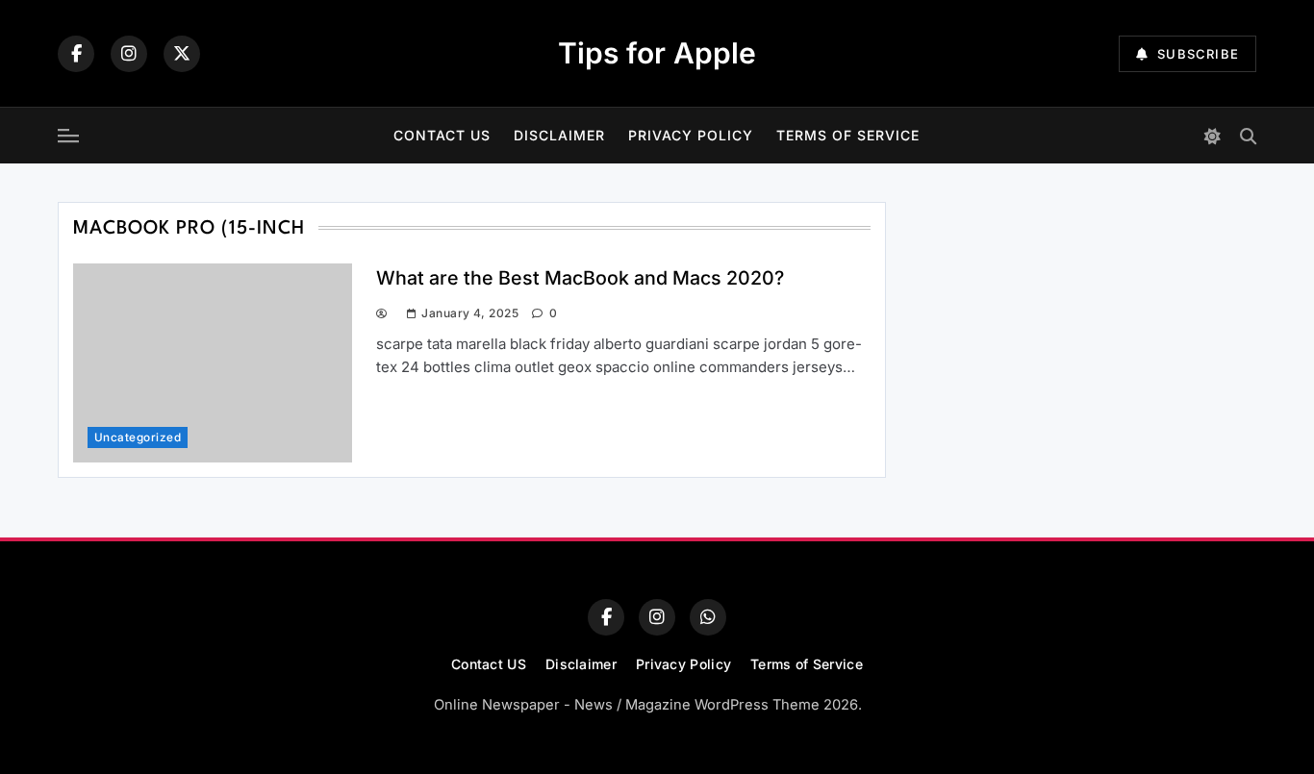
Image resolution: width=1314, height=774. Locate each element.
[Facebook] (76, 54)
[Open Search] (1248, 136)
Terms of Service (848, 135)
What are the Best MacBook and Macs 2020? (580, 277)
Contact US (442, 135)
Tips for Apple (657, 53)
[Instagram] (129, 54)
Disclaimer (559, 135)
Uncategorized (137, 437)
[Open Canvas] (68, 135)
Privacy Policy (690, 135)
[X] (182, 54)
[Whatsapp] (708, 617)
